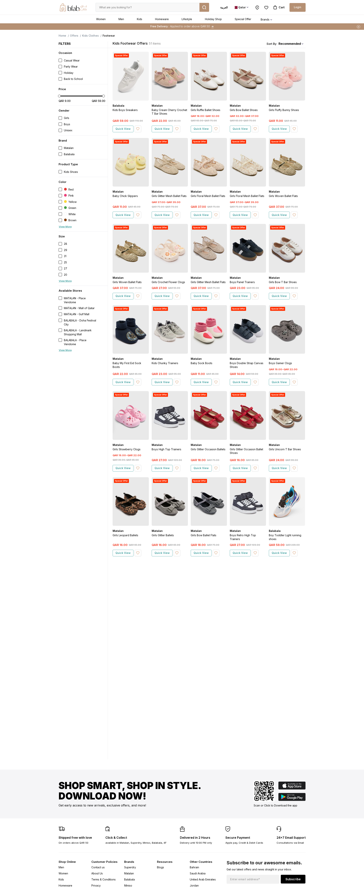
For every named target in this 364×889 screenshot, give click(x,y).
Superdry (130, 867)
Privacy (96, 885)
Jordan (194, 885)
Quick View (123, 128)
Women (101, 19)
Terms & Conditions (103, 879)
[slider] (59, 96)
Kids (139, 19)
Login (297, 7)
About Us (97, 873)
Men (121, 19)
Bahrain (194, 867)
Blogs (160, 867)
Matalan (129, 873)
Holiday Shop (213, 19)
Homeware (162, 19)
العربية (224, 7)
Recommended (289, 44)
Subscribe (293, 879)
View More (65, 226)
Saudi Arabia (198, 873)
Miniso (128, 885)
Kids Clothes (90, 35)
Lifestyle (187, 19)
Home (62, 35)
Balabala (129, 879)
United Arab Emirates (203, 879)
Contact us (98, 867)
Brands (265, 19)
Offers (74, 35)
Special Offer (243, 19)
